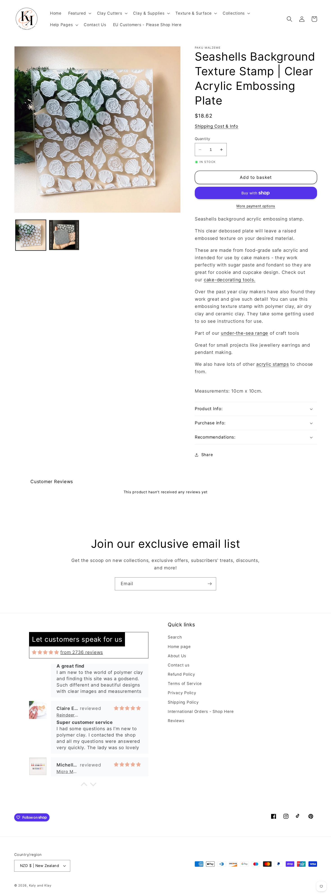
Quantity (202, 138)
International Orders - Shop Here (201, 711)
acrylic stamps (272, 364)
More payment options (255, 206)
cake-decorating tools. (230, 279)
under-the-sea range (244, 333)
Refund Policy (181, 674)
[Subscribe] (210, 583)
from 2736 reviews (81, 652)
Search (175, 637)
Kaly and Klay (40, 885)
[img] (45, 652)
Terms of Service (185, 683)
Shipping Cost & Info (216, 126)
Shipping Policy (183, 702)
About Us (177, 655)
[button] (79, 13)
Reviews (176, 720)
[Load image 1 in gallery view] (31, 235)
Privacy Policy (182, 692)
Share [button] (207, 454)
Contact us (179, 665)
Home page (179, 646)
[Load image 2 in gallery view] (64, 235)
